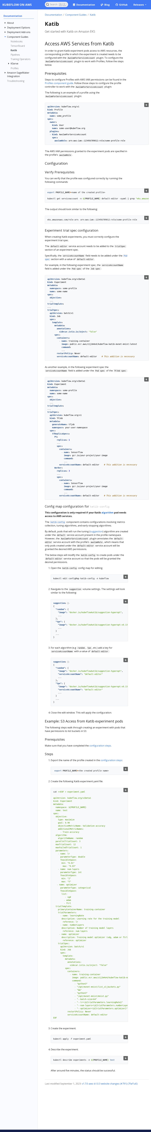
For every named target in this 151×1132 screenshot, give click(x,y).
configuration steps (100, 745)
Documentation (53, 14)
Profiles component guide (59, 83)
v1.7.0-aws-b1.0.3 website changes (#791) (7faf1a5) (110, 1083)
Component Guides (76, 14)
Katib (93, 14)
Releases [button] (139, 4)
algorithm (107, 512)
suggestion (96, 531)
